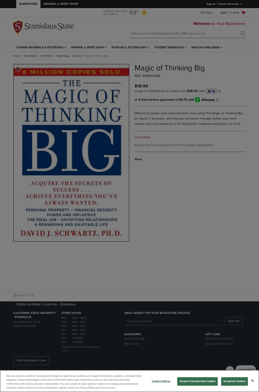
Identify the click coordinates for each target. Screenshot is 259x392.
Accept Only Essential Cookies (197, 381)
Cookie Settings (161, 381)
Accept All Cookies (234, 381)
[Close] (252, 380)
